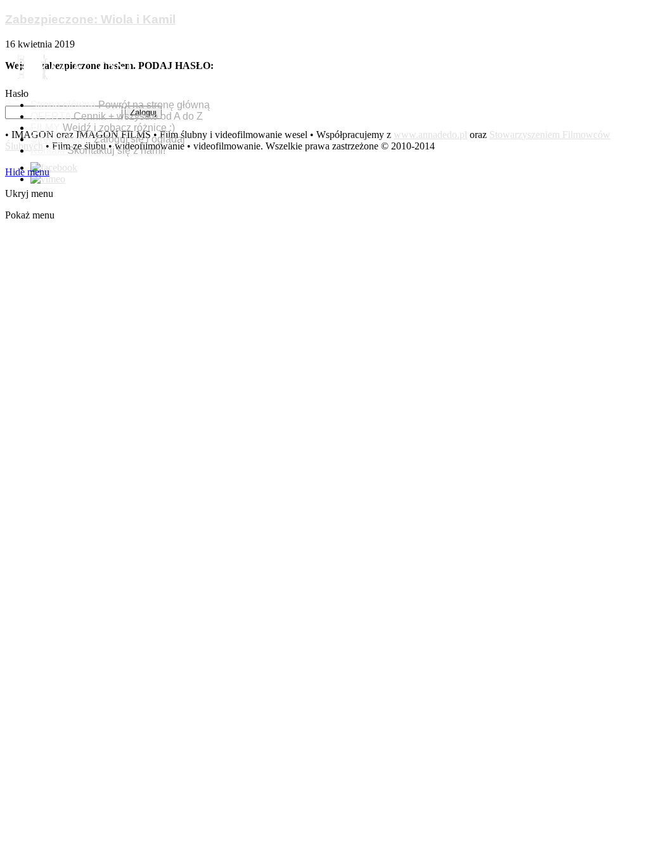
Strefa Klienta (107, 139)
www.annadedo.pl (430, 134)
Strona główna (120, 104)
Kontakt (97, 150)
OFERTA (116, 116)
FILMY (102, 127)
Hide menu (27, 172)
